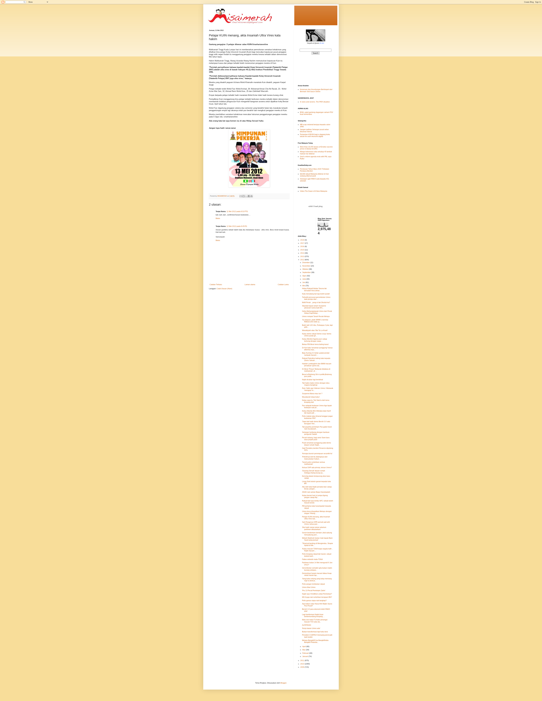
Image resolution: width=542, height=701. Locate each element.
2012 (302, 260)
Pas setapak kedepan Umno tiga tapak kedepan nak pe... (317, 407)
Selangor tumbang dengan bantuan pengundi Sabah (315, 433)
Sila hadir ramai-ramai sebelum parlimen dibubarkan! (314, 528)
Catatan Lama (283, 285)
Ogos (304, 276)
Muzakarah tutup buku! (311, 397)
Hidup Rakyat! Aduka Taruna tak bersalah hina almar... (314, 289)
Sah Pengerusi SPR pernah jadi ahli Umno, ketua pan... (316, 523)
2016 (302, 246)
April (304, 647)
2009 (302, 667)
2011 (302, 660)
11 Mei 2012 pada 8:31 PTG (237, 211)
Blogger (283, 683)
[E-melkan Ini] (240, 196)
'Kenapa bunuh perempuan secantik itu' (317, 454)
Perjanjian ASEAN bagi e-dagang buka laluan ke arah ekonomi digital (315, 135)
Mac (304, 650)
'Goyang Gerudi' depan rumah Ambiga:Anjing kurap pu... (313, 472)
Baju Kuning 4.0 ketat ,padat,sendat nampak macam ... (315, 354)
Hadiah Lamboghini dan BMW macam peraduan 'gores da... (316, 365)
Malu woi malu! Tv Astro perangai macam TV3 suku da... (314, 621)
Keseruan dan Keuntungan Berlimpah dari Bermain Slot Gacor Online (316, 90)
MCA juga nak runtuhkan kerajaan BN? (317, 597)
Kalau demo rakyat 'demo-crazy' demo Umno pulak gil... (316, 335)
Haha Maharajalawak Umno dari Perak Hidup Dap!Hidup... (317, 312)
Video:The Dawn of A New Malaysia (313, 191)
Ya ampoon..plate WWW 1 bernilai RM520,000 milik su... (315, 321)
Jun (304, 282)
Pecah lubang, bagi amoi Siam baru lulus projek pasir (316, 439)
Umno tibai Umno (308, 587)
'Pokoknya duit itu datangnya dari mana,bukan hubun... (314, 458)
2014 (302, 253)
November (306, 266)
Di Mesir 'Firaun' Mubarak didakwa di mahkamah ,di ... (316, 370)
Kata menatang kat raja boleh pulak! (316, 294)
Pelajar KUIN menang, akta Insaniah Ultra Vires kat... (316, 518)
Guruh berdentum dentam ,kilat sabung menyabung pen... (317, 534)
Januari (305, 656)
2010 (302, 664)
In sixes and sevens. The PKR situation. (315, 102)
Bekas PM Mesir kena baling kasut (315, 344)
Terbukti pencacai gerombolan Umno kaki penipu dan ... (316, 298)
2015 (302, 250)
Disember (306, 263)
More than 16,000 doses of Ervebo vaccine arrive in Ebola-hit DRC (316, 148)
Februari (305, 653)
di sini (322, 43)
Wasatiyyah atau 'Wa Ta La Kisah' (315, 330)
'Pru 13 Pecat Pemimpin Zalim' (313, 591)
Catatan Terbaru (216, 285)
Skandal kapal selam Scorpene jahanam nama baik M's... (314, 307)
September (306, 272)
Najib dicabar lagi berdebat (312, 380)
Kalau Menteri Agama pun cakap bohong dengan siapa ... (314, 340)
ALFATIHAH (306, 625)
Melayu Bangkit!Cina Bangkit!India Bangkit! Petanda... (315, 641)
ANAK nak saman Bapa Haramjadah (316, 492)
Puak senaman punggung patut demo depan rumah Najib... (316, 444)
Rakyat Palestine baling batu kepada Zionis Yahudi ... (316, 359)
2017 (302, 243)
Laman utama (250, 285)
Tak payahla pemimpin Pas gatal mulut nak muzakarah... (317, 428)
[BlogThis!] (243, 196)
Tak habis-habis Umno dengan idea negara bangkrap (315, 384)
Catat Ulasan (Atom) (224, 289)
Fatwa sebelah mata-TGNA (312, 559)
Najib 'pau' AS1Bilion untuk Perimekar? (317, 594)
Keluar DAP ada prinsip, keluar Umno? (317, 468)
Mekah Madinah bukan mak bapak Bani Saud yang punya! (317, 539)
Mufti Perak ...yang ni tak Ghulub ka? (316, 302)
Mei (304, 286)
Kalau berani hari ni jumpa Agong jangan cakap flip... (315, 496)
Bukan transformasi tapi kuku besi (315, 632)
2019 (302, 240)
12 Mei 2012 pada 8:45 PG (237, 226)
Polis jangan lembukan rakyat (313, 584)
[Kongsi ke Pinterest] (251, 196)
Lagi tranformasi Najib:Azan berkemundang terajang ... (313, 615)
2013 (302, 256)
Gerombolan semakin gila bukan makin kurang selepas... (317, 569)
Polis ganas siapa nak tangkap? (314, 601)
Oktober (305, 269)
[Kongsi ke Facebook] (248, 196)
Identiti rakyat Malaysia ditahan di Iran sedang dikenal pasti (314, 175)
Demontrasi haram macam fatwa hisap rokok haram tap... (317, 574)
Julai (304, 279)
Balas (218, 218)
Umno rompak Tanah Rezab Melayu (316, 316)
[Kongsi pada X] (246, 196)
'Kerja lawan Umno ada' (311, 628)
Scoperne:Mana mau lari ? (312, 394)
